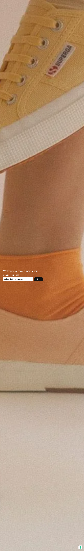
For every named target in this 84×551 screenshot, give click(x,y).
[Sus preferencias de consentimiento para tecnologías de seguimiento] (80, 547)
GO (38, 279)
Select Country (12, 275)
